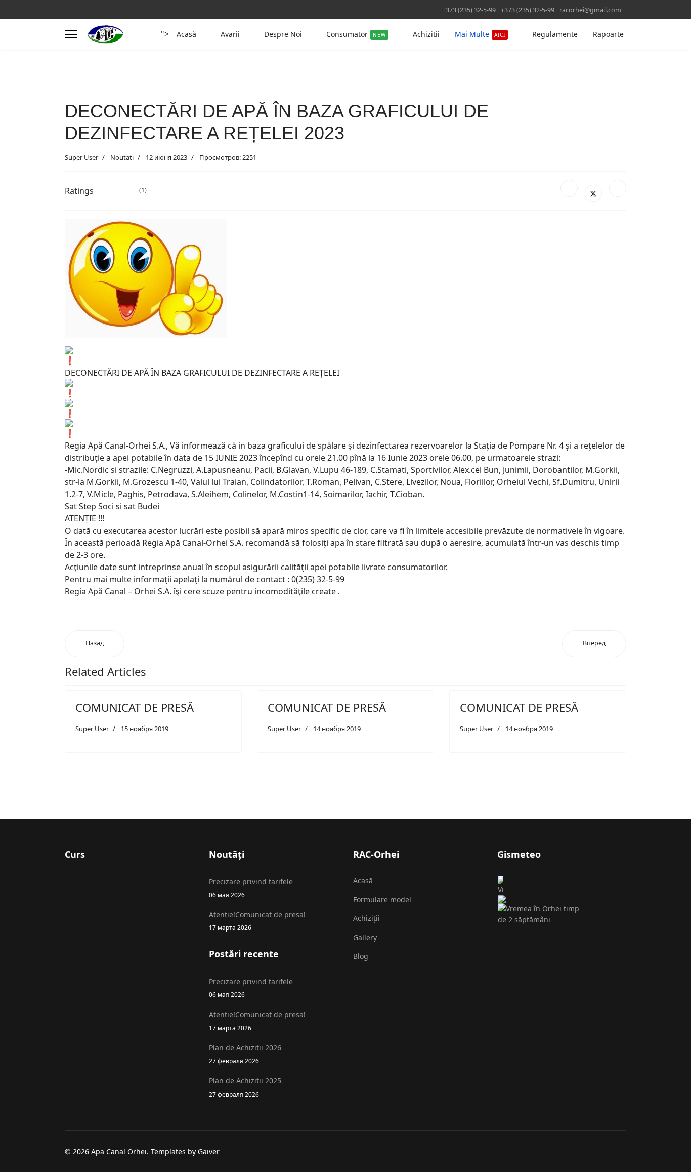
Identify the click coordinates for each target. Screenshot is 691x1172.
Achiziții (366, 918)
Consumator (356, 34)
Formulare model (382, 899)
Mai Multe (480, 34)
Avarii (230, 34)
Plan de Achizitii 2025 (245, 1087)
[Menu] (71, 34)
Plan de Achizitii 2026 (245, 1054)
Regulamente (555, 34)
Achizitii (426, 34)
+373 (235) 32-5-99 (469, 10)
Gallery (365, 937)
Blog (360, 956)
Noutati (122, 157)
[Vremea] (543, 889)
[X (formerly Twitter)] (593, 193)
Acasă (186, 34)
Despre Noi (283, 34)
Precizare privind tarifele (251, 888)
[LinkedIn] (617, 188)
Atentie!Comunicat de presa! (257, 921)
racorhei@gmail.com (590, 10)
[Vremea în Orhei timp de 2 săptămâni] (543, 914)
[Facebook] (569, 188)
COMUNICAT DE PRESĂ (134, 707)
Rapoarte (608, 34)
